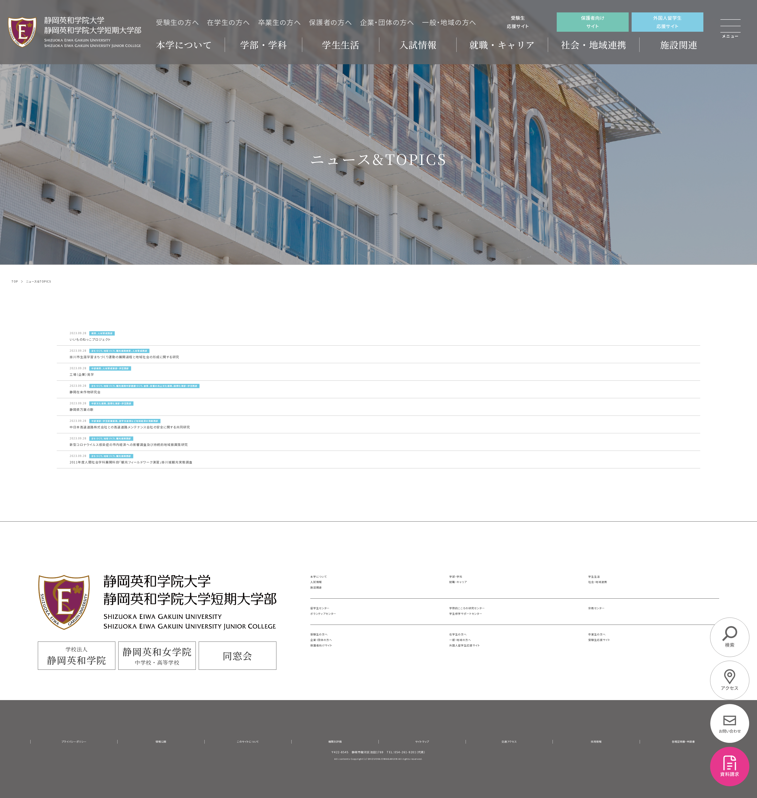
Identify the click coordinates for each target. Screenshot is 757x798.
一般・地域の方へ (449, 22)
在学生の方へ (228, 22)
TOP (14, 281)
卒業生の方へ (279, 22)
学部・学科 (263, 44)
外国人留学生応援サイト (667, 21)
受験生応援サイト (518, 21)
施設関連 (678, 44)
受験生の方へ (177, 22)
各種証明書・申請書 (683, 741)
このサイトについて (248, 741)
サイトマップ (422, 741)
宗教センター (596, 608)
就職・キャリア (502, 44)
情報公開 (161, 741)
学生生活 (340, 44)
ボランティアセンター (323, 614)
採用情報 (596, 741)
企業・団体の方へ (387, 22)
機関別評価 (335, 741)
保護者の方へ (330, 22)
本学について (184, 44)
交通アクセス (509, 741)
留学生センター (320, 608)
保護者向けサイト (593, 21)
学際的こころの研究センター (467, 608)
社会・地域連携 (593, 44)
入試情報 (418, 44)
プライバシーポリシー (74, 741)
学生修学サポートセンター (465, 614)
